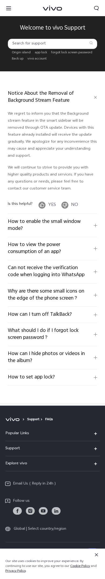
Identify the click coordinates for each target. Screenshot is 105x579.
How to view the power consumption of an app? (34, 248)
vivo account (37, 59)
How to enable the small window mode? (44, 225)
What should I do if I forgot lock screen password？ (43, 334)
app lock (41, 52)
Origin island (21, 52)
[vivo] (13, 419)
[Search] (91, 43)
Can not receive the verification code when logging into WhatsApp (46, 271)
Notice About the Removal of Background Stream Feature (41, 97)
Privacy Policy (15, 571)
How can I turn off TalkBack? (40, 314)
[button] (9, 8)
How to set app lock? (31, 377)
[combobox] (52, 44)
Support (33, 419)
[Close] (96, 555)
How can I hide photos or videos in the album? (46, 357)
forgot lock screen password (71, 52)
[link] (17, 511)
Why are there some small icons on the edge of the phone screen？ (46, 295)
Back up (17, 59)
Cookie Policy (80, 566)
